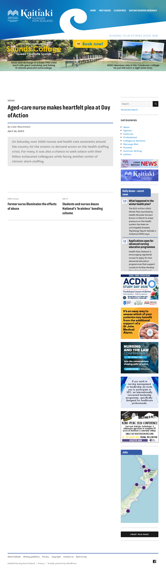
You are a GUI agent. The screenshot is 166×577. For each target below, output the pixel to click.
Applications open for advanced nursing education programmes (142, 244)
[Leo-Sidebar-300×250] (140, 392)
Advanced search (129, 109)
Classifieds (120, 10)
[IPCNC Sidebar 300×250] (140, 426)
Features (128, 133)
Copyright (56, 556)
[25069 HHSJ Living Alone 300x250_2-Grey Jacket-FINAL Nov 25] (140, 323)
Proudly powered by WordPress (62, 563)
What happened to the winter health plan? (141, 202)
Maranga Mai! (130, 144)
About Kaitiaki (14, 556)
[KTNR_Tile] (140, 175)
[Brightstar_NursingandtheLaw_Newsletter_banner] (140, 357)
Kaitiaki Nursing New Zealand (21, 563)
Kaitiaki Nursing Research (143, 10)
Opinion (127, 130)
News (126, 127)
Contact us (68, 556)
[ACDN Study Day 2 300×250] (140, 290)
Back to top (81, 556)
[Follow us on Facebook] (154, 561)
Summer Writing (132, 150)
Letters (127, 154)
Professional (130, 137)
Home (93, 10)
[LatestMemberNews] (140, 163)
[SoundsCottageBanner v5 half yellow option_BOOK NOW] (83, 55)
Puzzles (127, 147)
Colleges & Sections (134, 140)
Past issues (105, 10)
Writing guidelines (31, 556)
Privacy (45, 556)
